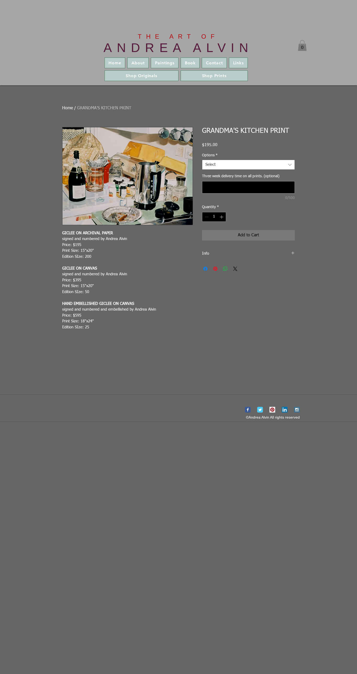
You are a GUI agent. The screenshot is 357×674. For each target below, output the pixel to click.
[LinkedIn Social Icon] (284, 410)
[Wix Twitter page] (260, 410)
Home (67, 108)
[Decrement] (206, 216)
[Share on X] (235, 269)
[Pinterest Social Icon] (272, 410)
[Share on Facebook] (205, 269)
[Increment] (222, 216)
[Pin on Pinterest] (215, 269)
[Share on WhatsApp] (225, 269)
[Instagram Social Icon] (297, 410)
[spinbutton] (214, 216)
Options (210, 155)
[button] (302, 45)
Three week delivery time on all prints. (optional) (240, 176)
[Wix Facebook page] (248, 410)
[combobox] (248, 165)
